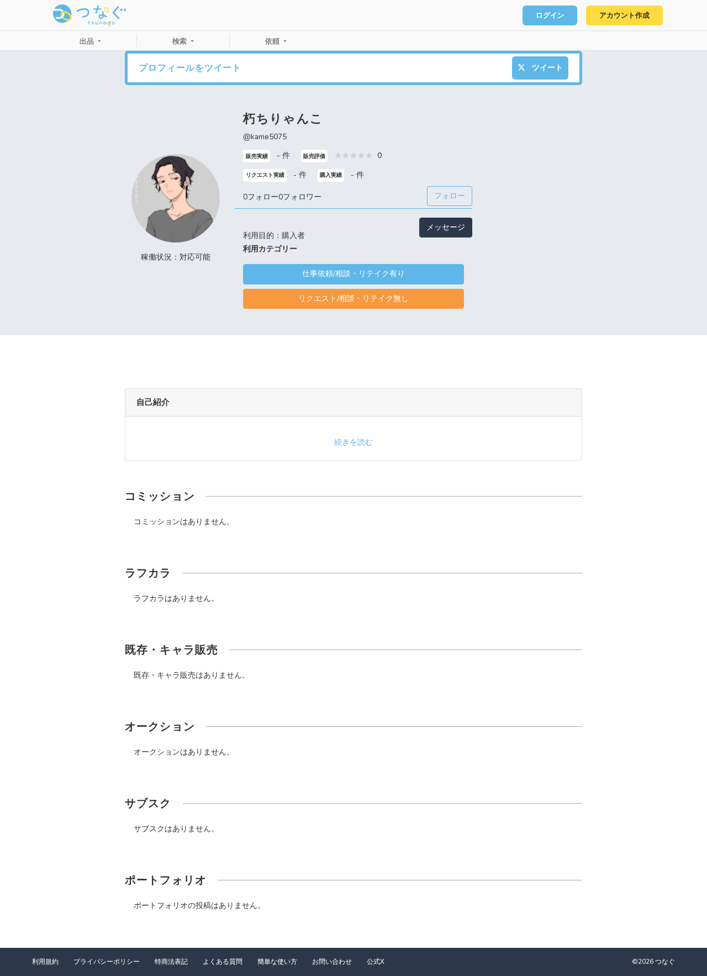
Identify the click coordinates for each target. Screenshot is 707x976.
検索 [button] (180, 41)
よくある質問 (222, 961)
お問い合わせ (332, 961)
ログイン (550, 15)
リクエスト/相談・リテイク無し (353, 298)
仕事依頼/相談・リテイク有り (353, 273)
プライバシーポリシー (106, 961)
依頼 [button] (273, 41)
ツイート (546, 67)
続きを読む (353, 442)
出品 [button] (88, 41)
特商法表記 (171, 961)
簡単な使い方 (277, 961)
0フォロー (260, 197)
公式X (375, 961)
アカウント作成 (624, 15)
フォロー (449, 196)
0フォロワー (299, 197)
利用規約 (45, 961)
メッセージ (445, 227)
